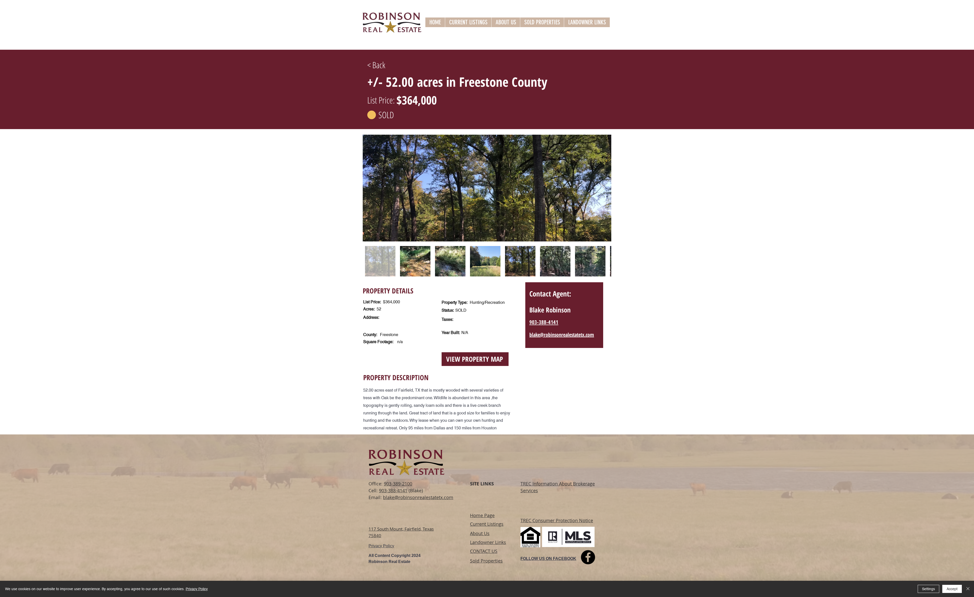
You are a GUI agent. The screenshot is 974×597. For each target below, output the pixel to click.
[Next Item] (602, 188)
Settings (928, 589)
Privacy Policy (197, 589)
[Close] (968, 589)
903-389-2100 (398, 484)
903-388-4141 (393, 490)
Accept (952, 589)
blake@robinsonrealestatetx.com (418, 497)
